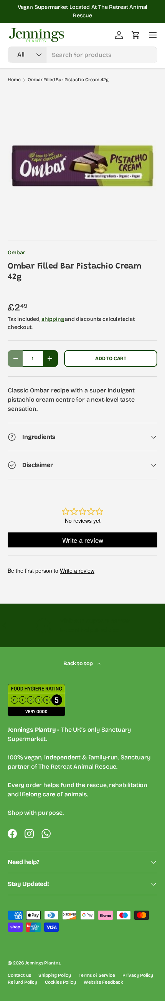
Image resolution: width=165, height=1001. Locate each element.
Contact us (19, 975)
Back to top (78, 663)
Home (14, 79)
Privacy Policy (137, 975)
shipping (52, 319)
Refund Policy (22, 982)
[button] (135, 35)
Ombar (16, 252)
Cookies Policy (60, 982)
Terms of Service (97, 975)
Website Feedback (103, 982)
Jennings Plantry (42, 963)
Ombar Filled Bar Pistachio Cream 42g (68, 79)
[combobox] (82, 55)
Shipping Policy (54, 975)
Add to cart (110, 358)
